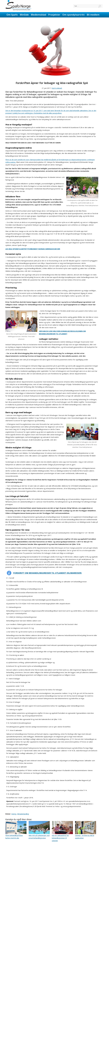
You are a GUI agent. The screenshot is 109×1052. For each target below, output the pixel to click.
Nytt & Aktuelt (57, 88)
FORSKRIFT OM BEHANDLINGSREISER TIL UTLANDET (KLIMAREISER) (47, 573)
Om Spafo (12, 14)
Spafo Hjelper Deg (16, 19)
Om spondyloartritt (73, 14)
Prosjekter (54, 14)
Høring (13, 814)
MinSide (24, 14)
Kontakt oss (36, 19)
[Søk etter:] (88, 6)
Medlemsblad (38, 14)
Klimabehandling (23, 814)
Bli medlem (93, 14)
